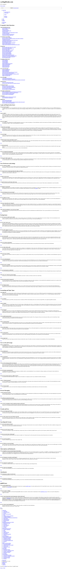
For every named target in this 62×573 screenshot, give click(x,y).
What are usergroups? (5, 71)
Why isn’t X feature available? (7, 101)
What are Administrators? (6, 69)
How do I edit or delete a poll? (7, 51)
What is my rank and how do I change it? (8, 43)
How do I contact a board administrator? (8, 102)
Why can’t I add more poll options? (7, 50)
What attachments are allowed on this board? (9, 96)
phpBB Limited (28, 486)
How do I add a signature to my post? (8, 48)
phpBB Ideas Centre (44, 491)
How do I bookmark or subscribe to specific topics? (10, 92)
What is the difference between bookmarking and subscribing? (11, 91)
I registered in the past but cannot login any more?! (10, 32)
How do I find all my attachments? (7, 97)
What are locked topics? (6, 66)
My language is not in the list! (6, 41)
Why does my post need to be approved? (8, 56)
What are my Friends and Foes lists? (7, 82)
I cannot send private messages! (7, 78)
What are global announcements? (7, 63)
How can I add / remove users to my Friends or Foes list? (11, 83)
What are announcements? (6, 64)
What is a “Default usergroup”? (7, 74)
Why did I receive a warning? (6, 54)
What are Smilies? (5, 61)
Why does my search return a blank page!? (8, 87)
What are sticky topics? (5, 65)
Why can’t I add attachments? (6, 53)
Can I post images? (5, 62)
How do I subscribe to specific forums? (8, 93)
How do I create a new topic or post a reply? (9, 47)
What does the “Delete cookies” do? (7, 35)
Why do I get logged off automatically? (8, 34)
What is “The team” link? (6, 75)
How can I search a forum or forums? (8, 85)
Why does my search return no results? (8, 86)
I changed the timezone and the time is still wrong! (10, 40)
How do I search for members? (7, 88)
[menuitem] (6, 12)
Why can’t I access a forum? (6, 52)
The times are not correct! (6, 39)
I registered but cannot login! (6, 30)
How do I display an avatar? (6, 42)
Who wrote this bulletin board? (7, 100)
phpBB (36, 188)
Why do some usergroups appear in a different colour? (10, 73)
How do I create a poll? (5, 49)
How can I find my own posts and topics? (8, 89)
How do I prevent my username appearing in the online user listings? (12, 38)
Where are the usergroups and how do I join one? (9, 72)
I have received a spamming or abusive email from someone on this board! (13, 79)
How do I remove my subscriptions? (7, 94)
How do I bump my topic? (6, 57)
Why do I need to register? (6, 28)
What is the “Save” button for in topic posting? (9, 55)
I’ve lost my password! (5, 33)
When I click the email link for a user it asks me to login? (11, 44)
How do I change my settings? (7, 37)
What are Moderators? (5, 70)
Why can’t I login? (5, 31)
